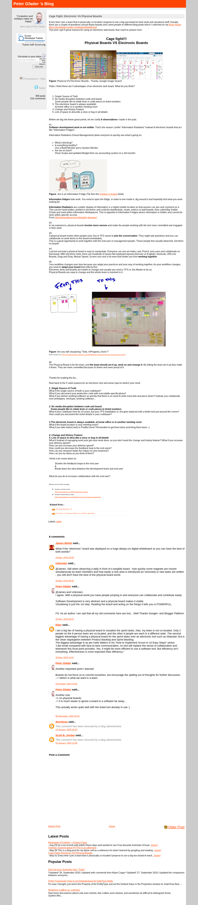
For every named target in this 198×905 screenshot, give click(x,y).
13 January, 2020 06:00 (66, 729)
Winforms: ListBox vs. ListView (64, 890)
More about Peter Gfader (32, 26)
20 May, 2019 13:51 (65, 657)
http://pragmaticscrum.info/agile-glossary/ (76, 217)
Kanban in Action (109, 194)
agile (58, 521)
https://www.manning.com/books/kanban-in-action (71, 492)
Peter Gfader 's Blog (33, 3)
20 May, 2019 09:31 (65, 619)
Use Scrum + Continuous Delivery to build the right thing (75, 513)
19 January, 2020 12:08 (66, 743)
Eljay (59, 624)
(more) (154, 845)
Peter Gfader (63, 586)
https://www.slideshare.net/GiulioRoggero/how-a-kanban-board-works (78, 497)
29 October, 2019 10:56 (66, 684)
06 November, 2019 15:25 (67, 716)
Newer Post (54, 826)
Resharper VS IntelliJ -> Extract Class (67, 842)
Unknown (61, 563)
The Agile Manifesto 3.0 (64, 509)
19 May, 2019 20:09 (65, 557)
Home (112, 826)
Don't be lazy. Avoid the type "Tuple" (66, 869)
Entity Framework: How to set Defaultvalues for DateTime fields (80, 881)
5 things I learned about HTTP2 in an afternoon (72, 848)
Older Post (176, 827)
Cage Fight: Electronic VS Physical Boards (75, 16)
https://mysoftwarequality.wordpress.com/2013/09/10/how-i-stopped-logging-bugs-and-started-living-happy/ (94, 354)
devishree (62, 721)
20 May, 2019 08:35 (65, 581)
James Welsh (64, 543)
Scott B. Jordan (65, 735)
